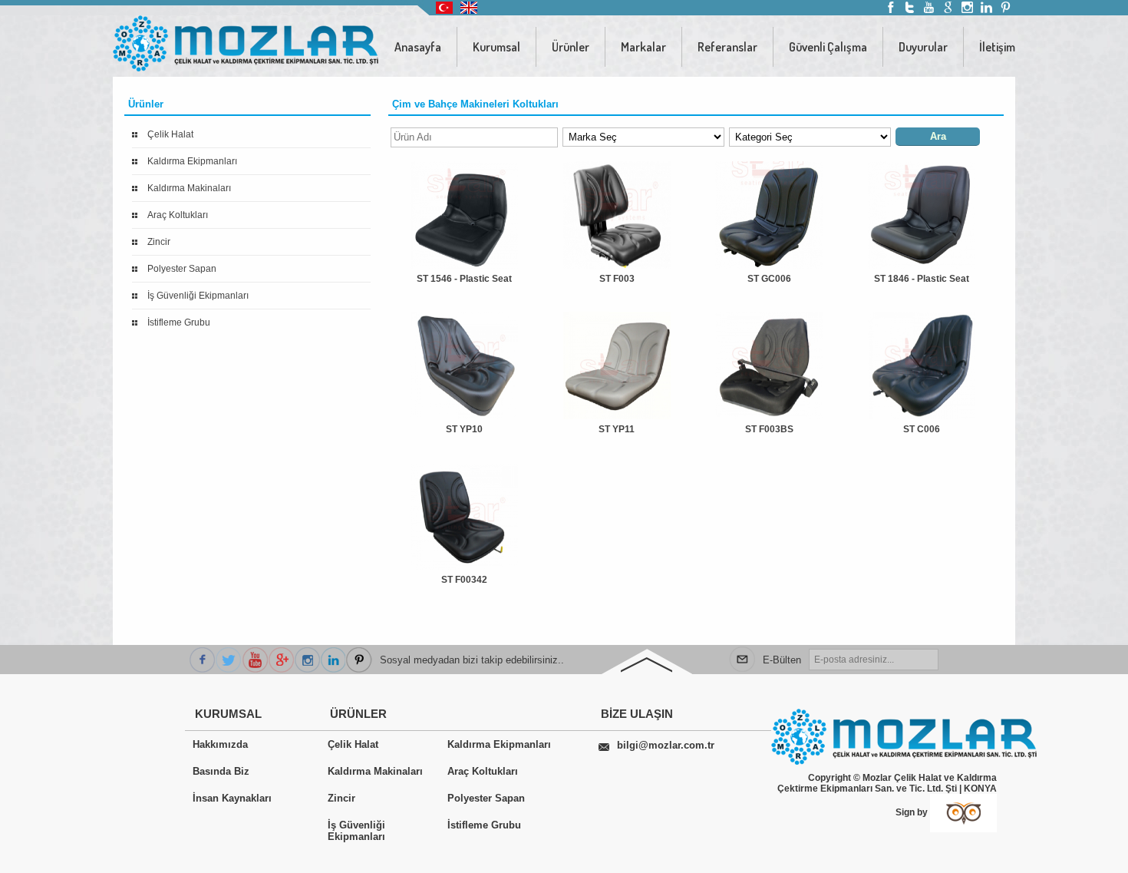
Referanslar (727, 47)
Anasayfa (417, 47)
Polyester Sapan (181, 268)
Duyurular (923, 47)
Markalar (643, 47)
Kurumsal (496, 47)
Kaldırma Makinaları (189, 188)
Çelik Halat (170, 134)
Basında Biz (221, 771)
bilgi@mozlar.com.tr (665, 745)
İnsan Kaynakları (232, 798)
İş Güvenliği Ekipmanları (198, 295)
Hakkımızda (220, 744)
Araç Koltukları (177, 215)
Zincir (158, 241)
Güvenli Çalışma (828, 47)
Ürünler (570, 47)
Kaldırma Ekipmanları (192, 161)
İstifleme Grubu (178, 322)
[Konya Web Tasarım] (963, 812)
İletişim (997, 47)
